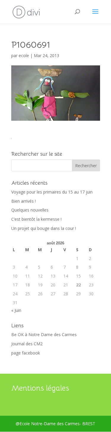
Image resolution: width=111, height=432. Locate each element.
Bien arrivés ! (23, 201)
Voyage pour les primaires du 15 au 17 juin (52, 192)
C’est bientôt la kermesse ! (36, 219)
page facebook (25, 353)
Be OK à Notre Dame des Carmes (44, 334)
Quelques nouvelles (30, 210)
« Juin (16, 310)
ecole (24, 55)
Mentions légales (40, 388)
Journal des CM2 (27, 343)
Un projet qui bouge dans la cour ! (43, 228)
